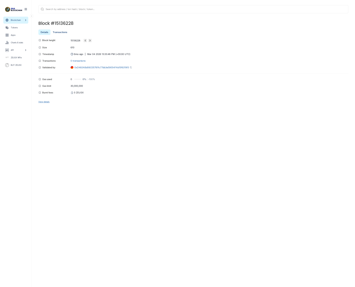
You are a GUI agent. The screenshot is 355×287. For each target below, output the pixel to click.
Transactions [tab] (60, 32)
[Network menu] (25, 9)
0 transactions (78, 60)
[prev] (85, 40)
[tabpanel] (193, 70)
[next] (90, 40)
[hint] (39, 40)
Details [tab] (44, 32)
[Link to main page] (13, 9)
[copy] (131, 67)
